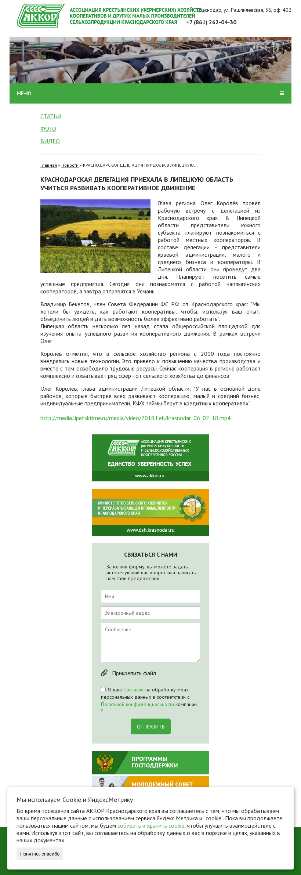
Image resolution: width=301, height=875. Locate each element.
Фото (48, 128)
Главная (48, 165)
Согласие (133, 689)
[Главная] (154, 16)
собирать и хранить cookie (150, 825)
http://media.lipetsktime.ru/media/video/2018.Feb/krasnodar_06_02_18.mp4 (135, 418)
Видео (50, 141)
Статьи (50, 116)
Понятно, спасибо (39, 854)
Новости (70, 165)
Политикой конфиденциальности (137, 704)
